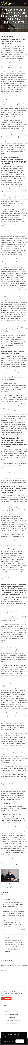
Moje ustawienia (8, 1041)
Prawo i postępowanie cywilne (10, 1014)
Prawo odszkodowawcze (9, 1026)
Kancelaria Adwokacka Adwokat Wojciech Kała (12, 862)
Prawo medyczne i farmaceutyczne (11, 1020)
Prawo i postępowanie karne (10, 1017)
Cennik (4, 1029)
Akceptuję (19, 1041)
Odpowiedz (23, 929)
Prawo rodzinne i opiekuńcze (10, 1023)
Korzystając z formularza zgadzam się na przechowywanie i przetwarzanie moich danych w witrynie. (13, 993)
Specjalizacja (6, 1011)
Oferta (4, 1008)
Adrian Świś (16, 858)
